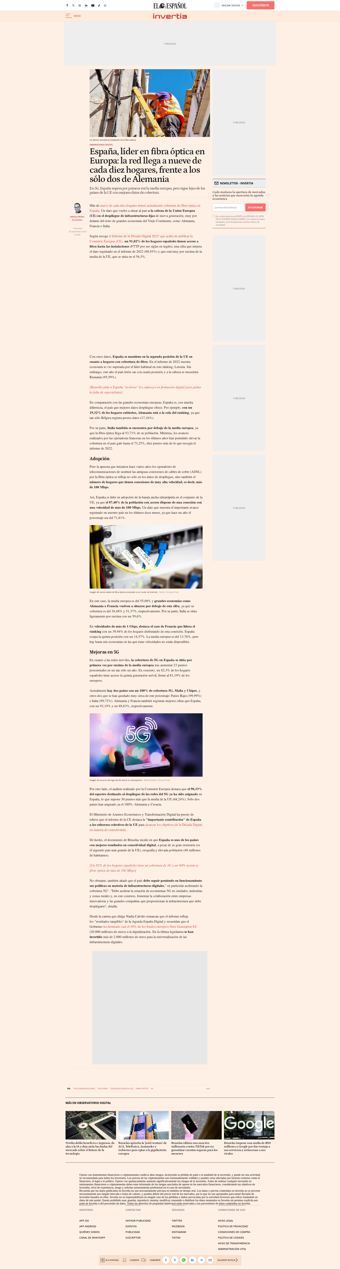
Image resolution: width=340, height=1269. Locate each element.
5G (152, 1088)
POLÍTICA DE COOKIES (231, 1237)
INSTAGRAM (179, 1232)
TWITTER (177, 1220)
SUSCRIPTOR (133, 1237)
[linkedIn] (86, 5)
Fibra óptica (142, 1088)
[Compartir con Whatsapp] (184, 1260)
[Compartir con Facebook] (166, 1260)
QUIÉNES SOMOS (89, 1232)
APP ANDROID (87, 1226)
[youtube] (92, 5)
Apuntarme (255, 207)
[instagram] (79, 5)
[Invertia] (170, 16)
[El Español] (170, 5)
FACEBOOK (178, 1226)
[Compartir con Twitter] (175, 1260)
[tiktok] (99, 5)
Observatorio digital (101, 144)
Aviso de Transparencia (234, 1243)
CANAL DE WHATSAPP (92, 1237)
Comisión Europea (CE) (121, 1088)
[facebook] (67, 5)
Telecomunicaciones (84, 1088)
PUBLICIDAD (133, 1232)
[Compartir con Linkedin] (193, 1260)
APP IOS (84, 1220)
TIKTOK (176, 1237)
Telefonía (103, 1088)
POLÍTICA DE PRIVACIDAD (233, 1226)
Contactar (133, 1210)
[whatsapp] (105, 5)
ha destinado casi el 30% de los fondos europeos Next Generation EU (150, 926)
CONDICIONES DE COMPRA (234, 1232)
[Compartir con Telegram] (202, 1260)
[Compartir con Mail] (211, 1260)
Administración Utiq (232, 1249)
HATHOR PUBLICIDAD (138, 1220)
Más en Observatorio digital (88, 1103)
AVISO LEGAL (225, 1220)
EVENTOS (131, 1226)
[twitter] (73, 5)
